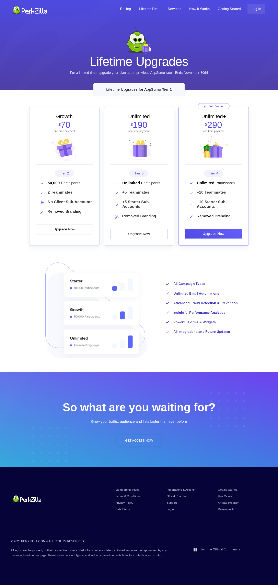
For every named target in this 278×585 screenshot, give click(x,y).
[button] (139, 89)
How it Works (199, 9)
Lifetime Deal (149, 9)
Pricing (125, 9)
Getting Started (229, 9)
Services (174, 9)
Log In (256, 9)
